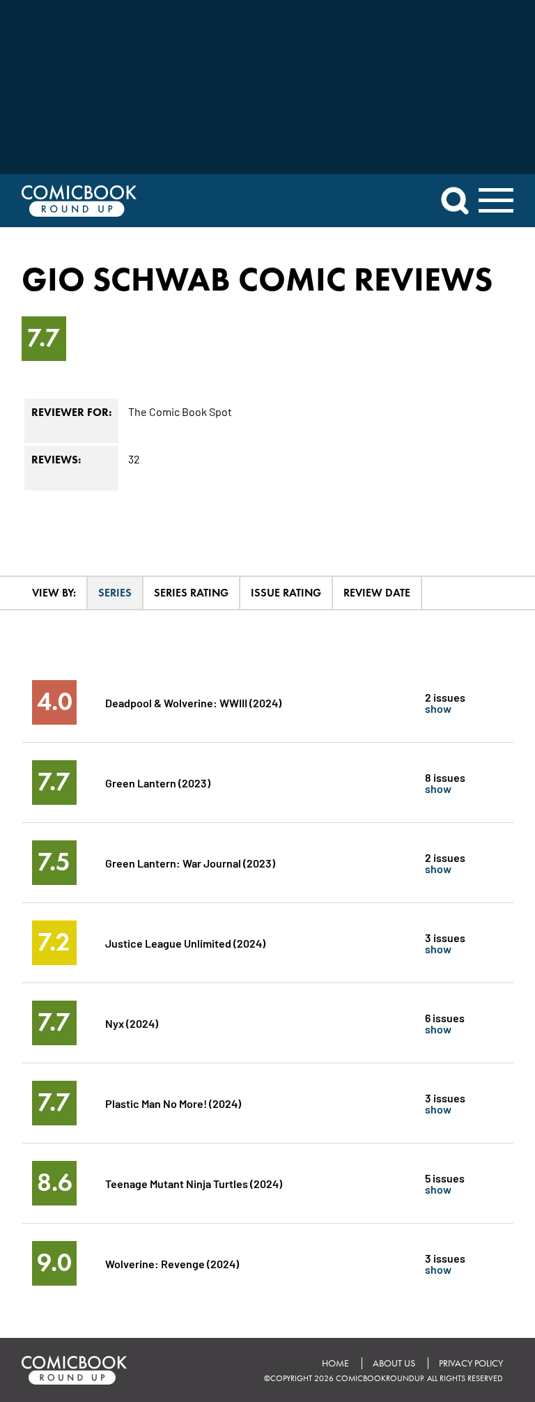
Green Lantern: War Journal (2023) (190, 862)
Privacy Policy (471, 1363)
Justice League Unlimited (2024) (185, 942)
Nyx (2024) (131, 1022)
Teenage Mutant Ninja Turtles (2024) (193, 1183)
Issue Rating (286, 592)
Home (335, 1363)
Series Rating (191, 592)
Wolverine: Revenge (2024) (172, 1263)
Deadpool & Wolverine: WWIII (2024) (193, 702)
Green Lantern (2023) (157, 782)
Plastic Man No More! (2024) (173, 1102)
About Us (394, 1363)
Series (115, 592)
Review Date (376, 592)
